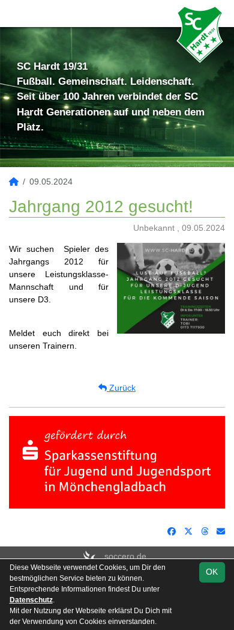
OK (212, 571)
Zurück (121, 388)
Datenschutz (31, 600)
